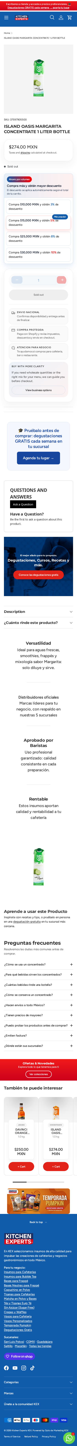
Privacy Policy (49, 1436)
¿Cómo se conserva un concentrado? (28, 995)
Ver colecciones (38, 1074)
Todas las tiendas (40, 1346)
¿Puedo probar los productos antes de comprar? (36, 1025)
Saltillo (8, 1346)
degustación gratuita (27, 921)
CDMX (30, 1341)
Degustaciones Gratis (18, 1330)
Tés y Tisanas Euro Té (17, 1303)
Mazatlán (21, 1346)
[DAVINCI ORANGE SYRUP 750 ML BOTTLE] (21, 1114)
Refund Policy (31, 1436)
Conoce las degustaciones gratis (38, 574)
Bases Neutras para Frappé (21, 1285)
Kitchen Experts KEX (22, 1430)
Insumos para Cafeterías (20, 1272)
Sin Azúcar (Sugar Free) (19, 1307)
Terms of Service (12, 1436)
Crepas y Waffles (15, 1312)
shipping (25, 152)
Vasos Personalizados (18, 1321)
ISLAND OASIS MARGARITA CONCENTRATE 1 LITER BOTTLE (34, 38)
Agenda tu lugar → (38, 458)
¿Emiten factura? (15, 1035)
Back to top (36, 1222)
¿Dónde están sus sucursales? (23, 1046)
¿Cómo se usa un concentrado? (25, 964)
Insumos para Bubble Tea (20, 1276)
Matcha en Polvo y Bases (20, 1298)
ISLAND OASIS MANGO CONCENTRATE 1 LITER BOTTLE (56, 1138)
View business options (38, 390)
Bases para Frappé (16, 1281)
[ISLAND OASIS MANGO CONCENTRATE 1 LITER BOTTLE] (56, 1114)
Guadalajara (44, 1341)
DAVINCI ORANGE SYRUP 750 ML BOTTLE (21, 1135)
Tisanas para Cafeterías (19, 1294)
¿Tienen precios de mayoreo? (23, 1015)
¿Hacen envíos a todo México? (24, 1005)
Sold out (39, 294)
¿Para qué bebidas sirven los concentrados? (33, 974)
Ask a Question (23, 504)
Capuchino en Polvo (17, 1290)
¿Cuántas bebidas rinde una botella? (28, 985)
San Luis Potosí (14, 1341)
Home (7, 33)
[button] (70, 17)
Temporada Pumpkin (17, 1325)
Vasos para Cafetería (18, 1316)
